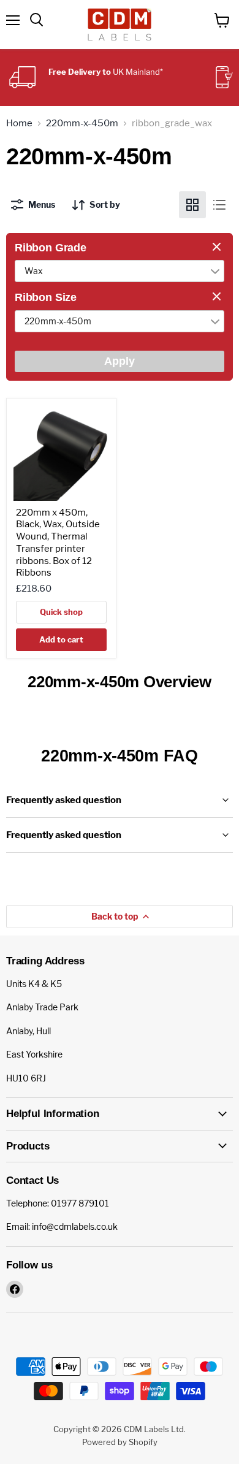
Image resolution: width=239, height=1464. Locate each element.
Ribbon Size (46, 297)
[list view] (219, 204)
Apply (119, 361)
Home (19, 123)
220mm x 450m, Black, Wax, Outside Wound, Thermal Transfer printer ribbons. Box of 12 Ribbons (58, 542)
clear (218, 248)
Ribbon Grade (50, 248)
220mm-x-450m (82, 123)
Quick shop (61, 612)
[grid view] (192, 204)
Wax (34, 270)
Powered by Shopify (119, 1442)
